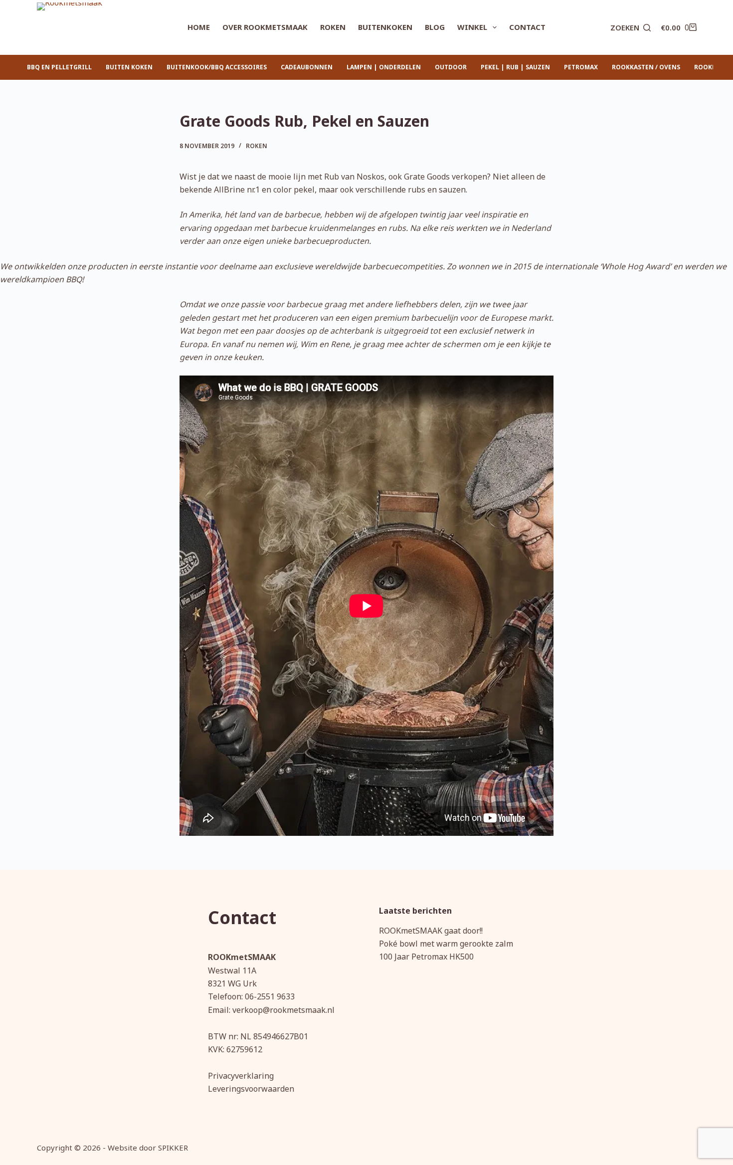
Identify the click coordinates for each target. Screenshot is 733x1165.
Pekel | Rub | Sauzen (515, 67)
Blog (435, 27)
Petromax (581, 67)
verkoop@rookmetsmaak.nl (283, 1009)
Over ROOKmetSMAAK (265, 27)
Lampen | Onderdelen (384, 67)
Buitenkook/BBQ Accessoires (217, 67)
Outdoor (451, 67)
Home (198, 27)
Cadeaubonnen (307, 67)
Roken (333, 27)
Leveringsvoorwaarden (251, 1088)
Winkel (472, 27)
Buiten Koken (129, 67)
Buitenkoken (385, 27)
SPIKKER (173, 1148)
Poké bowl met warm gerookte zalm (446, 943)
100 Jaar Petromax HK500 (426, 956)
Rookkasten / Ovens (646, 67)
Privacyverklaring (241, 1075)
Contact (527, 27)
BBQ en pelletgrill (59, 67)
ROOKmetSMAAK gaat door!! (431, 930)
